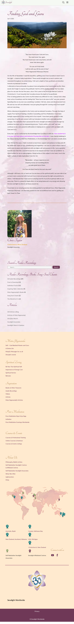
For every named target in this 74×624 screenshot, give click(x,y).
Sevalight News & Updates (15, 325)
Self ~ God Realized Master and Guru (17, 345)
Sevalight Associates (13, 322)
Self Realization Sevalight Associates (17, 471)
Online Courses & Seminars (14, 440)
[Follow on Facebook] (57, 555)
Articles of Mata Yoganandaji (16, 315)
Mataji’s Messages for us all (14, 351)
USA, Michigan (33, 539)
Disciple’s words (11, 354)
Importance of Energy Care (14, 369)
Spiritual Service (11, 373)
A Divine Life (10, 348)
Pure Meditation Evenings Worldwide (17, 422)
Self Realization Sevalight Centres (16, 465)
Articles (8, 397)
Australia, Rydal (11, 531)
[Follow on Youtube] (52, 555)
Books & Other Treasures (13, 388)
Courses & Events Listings (14, 444)
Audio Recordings (11, 391)
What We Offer (11, 474)
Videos (8, 394)
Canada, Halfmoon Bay (35, 531)
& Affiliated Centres (12, 467)
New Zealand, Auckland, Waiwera (16, 539)
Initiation (8, 419)
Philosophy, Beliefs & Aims (14, 462)
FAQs (7, 480)
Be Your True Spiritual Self (14, 366)
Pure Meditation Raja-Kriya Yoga (16, 416)
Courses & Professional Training (16, 437)
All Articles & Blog (13, 312)
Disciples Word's (12, 318)
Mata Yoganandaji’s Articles (14, 400)
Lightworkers (10, 477)
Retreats (8, 376)
